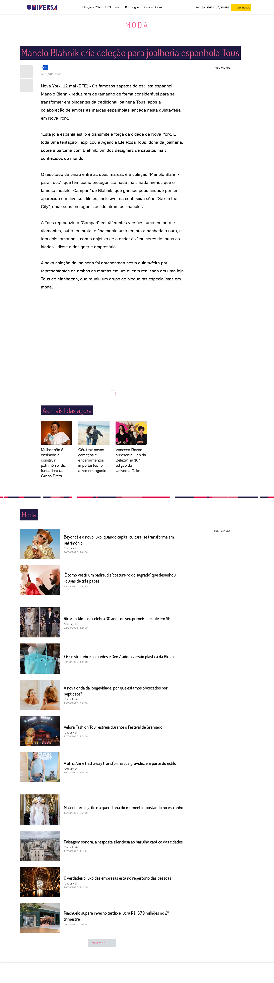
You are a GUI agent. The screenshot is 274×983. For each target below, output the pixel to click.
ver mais (99, 943)
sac (198, 7)
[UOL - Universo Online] (60, 7)
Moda (137, 24)
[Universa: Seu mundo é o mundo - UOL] (42, 7)
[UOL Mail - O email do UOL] (208, 7)
